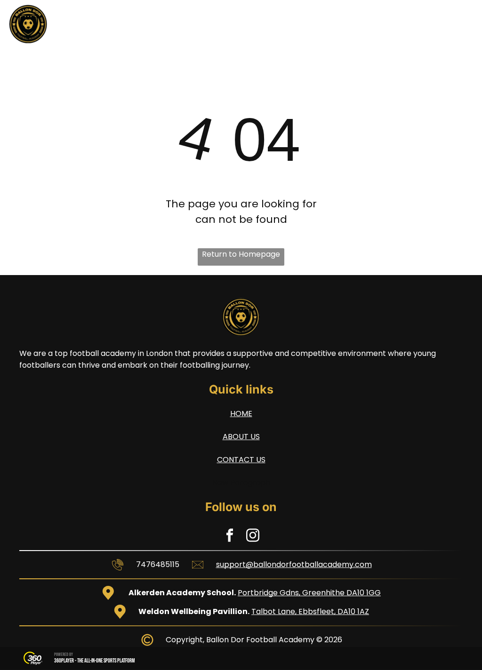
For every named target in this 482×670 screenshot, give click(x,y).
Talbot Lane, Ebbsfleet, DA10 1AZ (310, 611)
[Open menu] (458, 24)
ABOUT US (241, 436)
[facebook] (229, 536)
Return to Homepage (241, 254)
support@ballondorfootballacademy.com (294, 564)
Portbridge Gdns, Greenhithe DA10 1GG (309, 592)
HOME (241, 413)
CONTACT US (241, 459)
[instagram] (252, 536)
